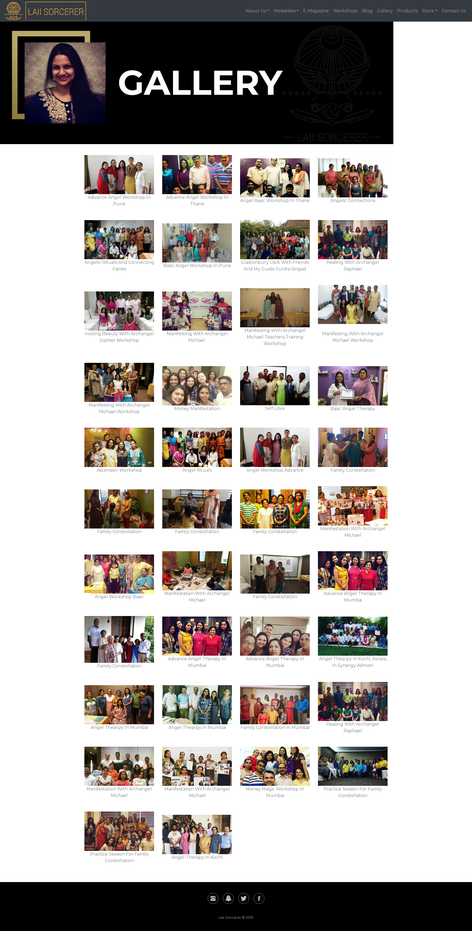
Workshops (345, 10)
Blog (367, 10)
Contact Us (454, 10)
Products (407, 10)
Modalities (285, 10)
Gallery (385, 10)
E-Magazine (316, 10)
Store (428, 10)
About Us (256, 10)
